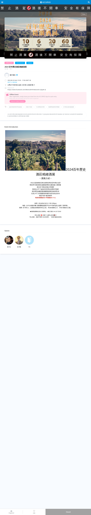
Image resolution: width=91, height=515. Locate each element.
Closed (68, 512)
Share (83, 14)
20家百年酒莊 (29, 107)
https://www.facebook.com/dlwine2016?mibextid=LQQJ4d (26, 89)
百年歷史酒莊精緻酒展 (68, 107)
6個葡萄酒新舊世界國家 (54, 107)
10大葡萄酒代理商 (40, 107)
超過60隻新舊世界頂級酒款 (15, 107)
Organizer (11, 513)
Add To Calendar (12, 82)
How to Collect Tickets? (17, 101)
